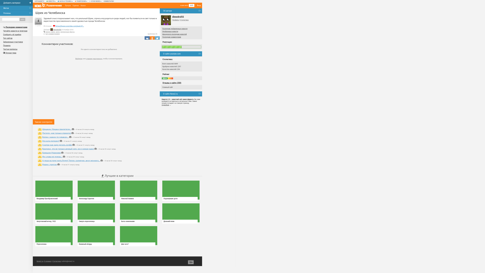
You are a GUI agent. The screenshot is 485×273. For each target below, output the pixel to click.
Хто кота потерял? (50, 141)
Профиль (175, 20)
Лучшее (68, 5)
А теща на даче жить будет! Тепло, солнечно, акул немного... (71, 160)
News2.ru (40, 261)
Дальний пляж (169, 221)
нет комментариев (53, 34)
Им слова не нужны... (52, 156)
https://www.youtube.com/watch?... (69, 26)
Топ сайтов (7, 38)
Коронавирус (39, 1)
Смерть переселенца (87, 221)
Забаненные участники (13, 42)
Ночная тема (10, 53)
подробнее (165, 105)
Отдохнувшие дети (170, 199)
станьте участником (94, 58)
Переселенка (41, 244)
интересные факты (67, 32)
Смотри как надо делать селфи (57, 144)
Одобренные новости (170, 31)
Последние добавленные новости (174, 29)
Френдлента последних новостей (174, 34)
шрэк (58, 32)
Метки (6, 8)
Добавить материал (11, 3)
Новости (51, 1)
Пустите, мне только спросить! (56, 133)
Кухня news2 (95, 1)
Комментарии (109, 1)
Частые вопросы (10, 49)
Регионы (7, 13)
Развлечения (81, 1)
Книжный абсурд (85, 244)
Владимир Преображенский (47, 199)
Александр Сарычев (86, 199)
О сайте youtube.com (172, 54)
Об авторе (167, 11)
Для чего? (125, 244)
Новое (83, 5)
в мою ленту (184, 5)
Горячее (76, 5)
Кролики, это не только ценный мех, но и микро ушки (68, 148)
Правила (6, 45)
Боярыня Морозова (51, 152)
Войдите (78, 58)
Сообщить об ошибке (12, 34)
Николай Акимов (127, 199)
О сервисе (47, 261)
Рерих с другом (49, 164)
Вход (199, 5)
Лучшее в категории (119, 175)
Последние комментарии (171, 37)
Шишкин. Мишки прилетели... (56, 129)
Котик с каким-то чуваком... (55, 137)
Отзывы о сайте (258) (172, 83)
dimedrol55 (57, 30)
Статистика (184, 20)
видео (48, 32)
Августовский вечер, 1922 (46, 221)
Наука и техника (65, 1)
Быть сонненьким (128, 221)
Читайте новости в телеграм (15, 31)
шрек (53, 32)
